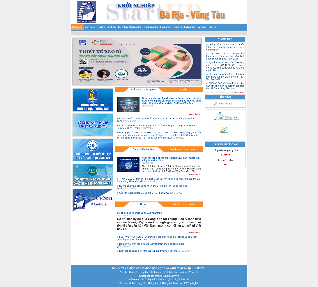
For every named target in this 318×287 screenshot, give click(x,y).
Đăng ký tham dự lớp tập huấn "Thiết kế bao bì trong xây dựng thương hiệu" (225, 47)
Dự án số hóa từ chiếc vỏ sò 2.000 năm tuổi (139, 213)
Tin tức (101, 27)
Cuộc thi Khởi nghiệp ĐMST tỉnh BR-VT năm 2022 (144, 193)
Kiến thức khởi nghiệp (129, 27)
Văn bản (202, 27)
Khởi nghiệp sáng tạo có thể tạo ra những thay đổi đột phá (148, 251)
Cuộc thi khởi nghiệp (184, 27)
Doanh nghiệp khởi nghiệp (157, 27)
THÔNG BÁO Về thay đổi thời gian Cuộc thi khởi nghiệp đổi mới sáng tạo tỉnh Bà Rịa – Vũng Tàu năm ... (225, 86)
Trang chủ (77, 27)
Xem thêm (238, 92)
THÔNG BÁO (225, 39)
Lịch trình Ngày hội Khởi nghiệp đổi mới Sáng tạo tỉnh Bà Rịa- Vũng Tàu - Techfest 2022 (225, 77)
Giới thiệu (90, 27)
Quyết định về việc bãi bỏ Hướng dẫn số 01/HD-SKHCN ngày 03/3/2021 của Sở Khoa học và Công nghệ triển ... (225, 66)
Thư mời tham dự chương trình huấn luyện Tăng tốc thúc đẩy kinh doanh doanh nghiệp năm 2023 (225, 56)
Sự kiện (111, 27)
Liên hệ (212, 27)
